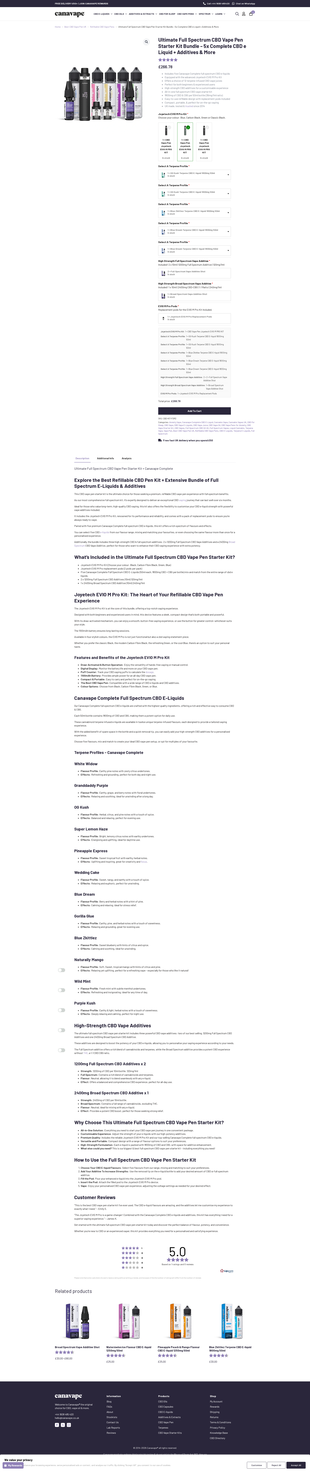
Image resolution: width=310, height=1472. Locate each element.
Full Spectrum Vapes (219, 428)
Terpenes (163, 1427)
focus (144, 861)
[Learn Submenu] (224, 14)
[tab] (82, 458)
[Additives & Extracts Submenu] (156, 14)
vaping (182, 500)
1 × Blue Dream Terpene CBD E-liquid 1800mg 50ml (193, 229)
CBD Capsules (165, 1406)
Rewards (214, 1406)
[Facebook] (57, 1425)
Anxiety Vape (175, 422)
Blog (109, 1401)
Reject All (276, 1465)
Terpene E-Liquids (241, 431)
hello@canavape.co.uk (67, 1417)
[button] (146, 41)
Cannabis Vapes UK (237, 422)
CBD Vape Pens (185, 13)
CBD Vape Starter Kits (170, 1432)
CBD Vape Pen (165, 1422)
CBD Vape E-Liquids (183, 425)
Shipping (214, 1411)
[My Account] (244, 14)
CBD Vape (168, 425)
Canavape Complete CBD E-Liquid (197, 422)
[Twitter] (63, 1425)
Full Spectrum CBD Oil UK (197, 428)
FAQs (109, 1406)
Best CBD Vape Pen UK (75, 26)
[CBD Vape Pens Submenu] (196, 14)
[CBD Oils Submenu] (126, 14)
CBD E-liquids (101, 13)
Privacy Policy (217, 1427)
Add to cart (195, 410)
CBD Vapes (180, 428)
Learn (218, 13)
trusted (189, 106)
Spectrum (204, 13)
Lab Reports (113, 1427)
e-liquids (104, 532)
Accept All (296, 1465)
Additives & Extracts (141, 13)
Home (58, 26)
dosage (150, 672)
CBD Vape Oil (214, 425)
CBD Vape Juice (200, 425)
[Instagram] (69, 1425)
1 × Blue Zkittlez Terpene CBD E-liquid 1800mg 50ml (194, 211)
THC (85, 1052)
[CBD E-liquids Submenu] (111, 14)
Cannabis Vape (221, 422)
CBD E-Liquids (225, 431)
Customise (256, 1465)
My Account (216, 1401)
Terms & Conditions (220, 1422)
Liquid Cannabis (237, 428)
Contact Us (113, 1422)
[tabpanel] (155, 849)
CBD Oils (119, 13)
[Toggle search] (237, 14)
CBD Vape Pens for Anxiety (233, 425)
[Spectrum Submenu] (212, 14)
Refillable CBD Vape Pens (102, 26)
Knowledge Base (219, 1432)
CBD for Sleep (167, 13)
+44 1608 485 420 (64, 1414)
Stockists (112, 1417)
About (110, 1411)
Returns (214, 1417)
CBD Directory (217, 1438)
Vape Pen (168, 431)
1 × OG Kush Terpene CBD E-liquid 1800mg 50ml (191, 173)
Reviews (111, 1432)
